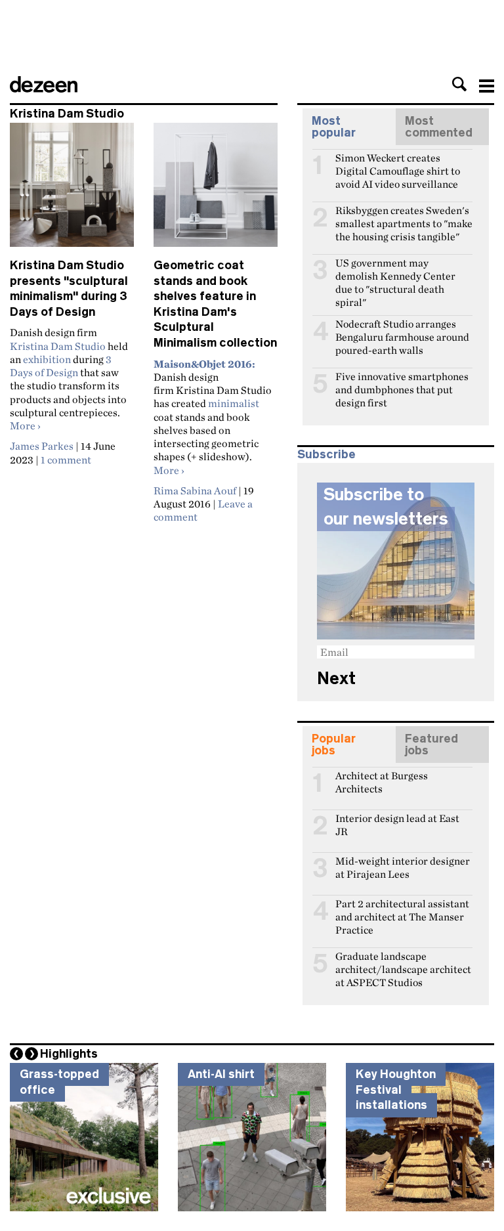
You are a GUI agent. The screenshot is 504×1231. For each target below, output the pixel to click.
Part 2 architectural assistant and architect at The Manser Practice (402, 909)
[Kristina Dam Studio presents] (72, 190)
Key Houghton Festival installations (396, 1089)
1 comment (66, 459)
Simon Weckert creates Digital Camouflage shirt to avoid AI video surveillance (397, 163)
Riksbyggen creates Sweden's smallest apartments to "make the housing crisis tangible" (403, 216)
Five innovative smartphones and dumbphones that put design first (402, 382)
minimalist (233, 403)
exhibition (47, 359)
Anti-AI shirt (221, 1074)
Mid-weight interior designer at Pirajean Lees (402, 866)
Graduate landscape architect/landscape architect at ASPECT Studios (403, 962)
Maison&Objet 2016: (204, 363)
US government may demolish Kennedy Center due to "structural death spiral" (395, 268)
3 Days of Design (61, 366)
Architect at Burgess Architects (381, 781)
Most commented (438, 127)
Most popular (334, 127)
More (25, 425)
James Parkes (42, 445)
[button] (459, 84)
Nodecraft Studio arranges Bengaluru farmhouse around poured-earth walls (402, 329)
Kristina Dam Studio (58, 346)
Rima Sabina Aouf (195, 490)
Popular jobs (334, 744)
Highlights (69, 1054)
